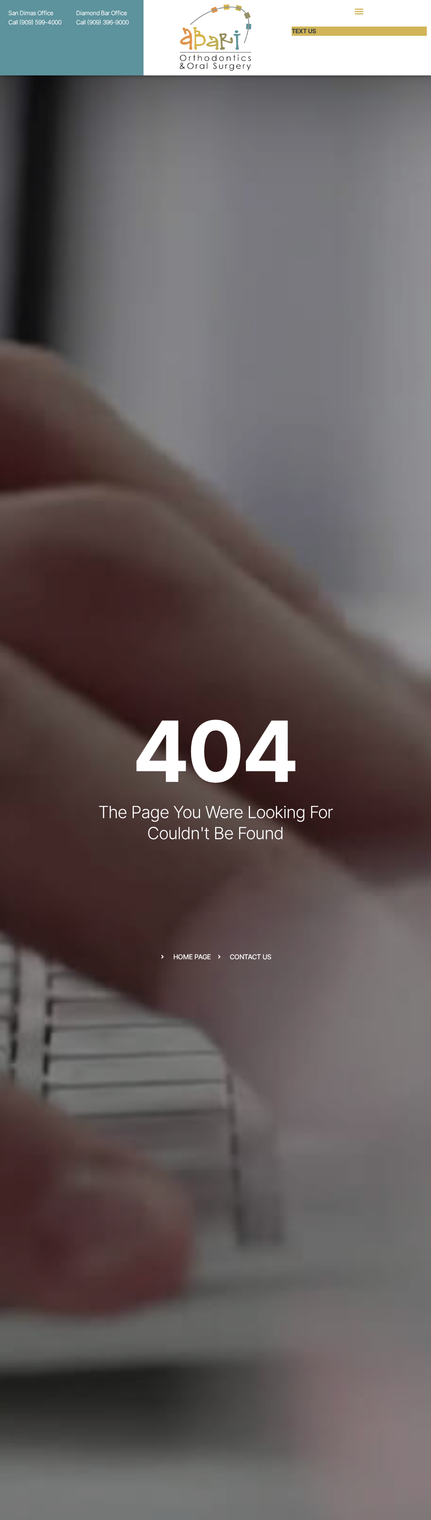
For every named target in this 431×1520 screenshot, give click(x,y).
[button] (359, 11)
